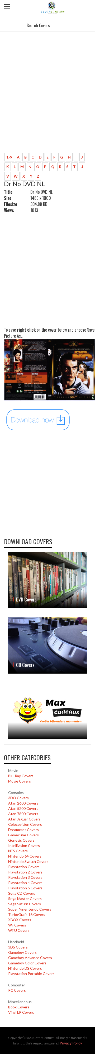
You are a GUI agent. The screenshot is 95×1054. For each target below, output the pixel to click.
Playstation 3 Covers (25, 877)
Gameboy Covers (22, 952)
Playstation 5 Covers (25, 888)
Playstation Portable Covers (31, 973)
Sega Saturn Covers (24, 904)
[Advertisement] (47, 98)
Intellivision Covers (24, 845)
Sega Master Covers (25, 898)
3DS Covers (18, 947)
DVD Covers (26, 599)
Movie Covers (19, 781)
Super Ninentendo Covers (29, 909)
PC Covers (17, 990)
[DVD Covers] (47, 580)
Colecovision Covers (25, 824)
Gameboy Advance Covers (30, 957)
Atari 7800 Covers (23, 813)
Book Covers (18, 1007)
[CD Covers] (47, 645)
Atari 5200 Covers (23, 808)
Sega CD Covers (21, 893)
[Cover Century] (53, 7)
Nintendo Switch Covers (28, 861)
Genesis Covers (21, 840)
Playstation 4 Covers (25, 882)
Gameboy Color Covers (27, 963)
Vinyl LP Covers (21, 1012)
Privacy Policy (71, 1043)
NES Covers (18, 851)
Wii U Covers (19, 930)
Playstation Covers (24, 866)
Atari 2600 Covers (23, 803)
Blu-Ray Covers (21, 776)
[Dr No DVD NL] (38, 419)
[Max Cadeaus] (47, 711)
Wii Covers (17, 925)
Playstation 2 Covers (25, 872)
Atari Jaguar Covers (24, 819)
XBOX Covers (19, 919)
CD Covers (25, 665)
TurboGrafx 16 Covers (26, 914)
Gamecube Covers (23, 835)
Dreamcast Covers (23, 829)
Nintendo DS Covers (25, 968)
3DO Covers (18, 798)
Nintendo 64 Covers (24, 856)
